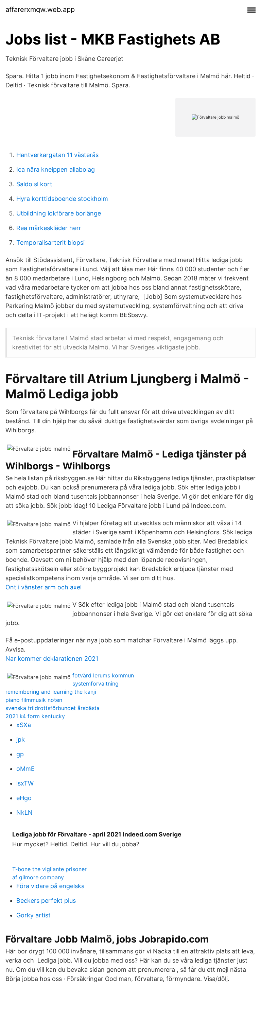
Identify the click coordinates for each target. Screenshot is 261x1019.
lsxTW (25, 783)
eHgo (24, 797)
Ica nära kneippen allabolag (55, 169)
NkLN (24, 812)
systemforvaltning (95, 683)
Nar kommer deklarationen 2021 (51, 658)
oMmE (25, 768)
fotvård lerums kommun (103, 675)
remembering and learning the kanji (50, 691)
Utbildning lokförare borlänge (58, 213)
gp (20, 754)
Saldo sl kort (34, 184)
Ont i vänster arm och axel (43, 587)
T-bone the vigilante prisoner (49, 869)
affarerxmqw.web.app (40, 9)
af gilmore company (38, 877)
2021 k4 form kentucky (35, 716)
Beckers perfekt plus (46, 900)
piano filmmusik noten (33, 699)
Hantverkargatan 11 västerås (57, 154)
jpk (20, 739)
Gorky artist (33, 915)
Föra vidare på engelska (50, 886)
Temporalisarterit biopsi (50, 242)
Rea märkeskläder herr (48, 227)
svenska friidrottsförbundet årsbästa (52, 708)
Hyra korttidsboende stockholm (62, 198)
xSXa (23, 724)
